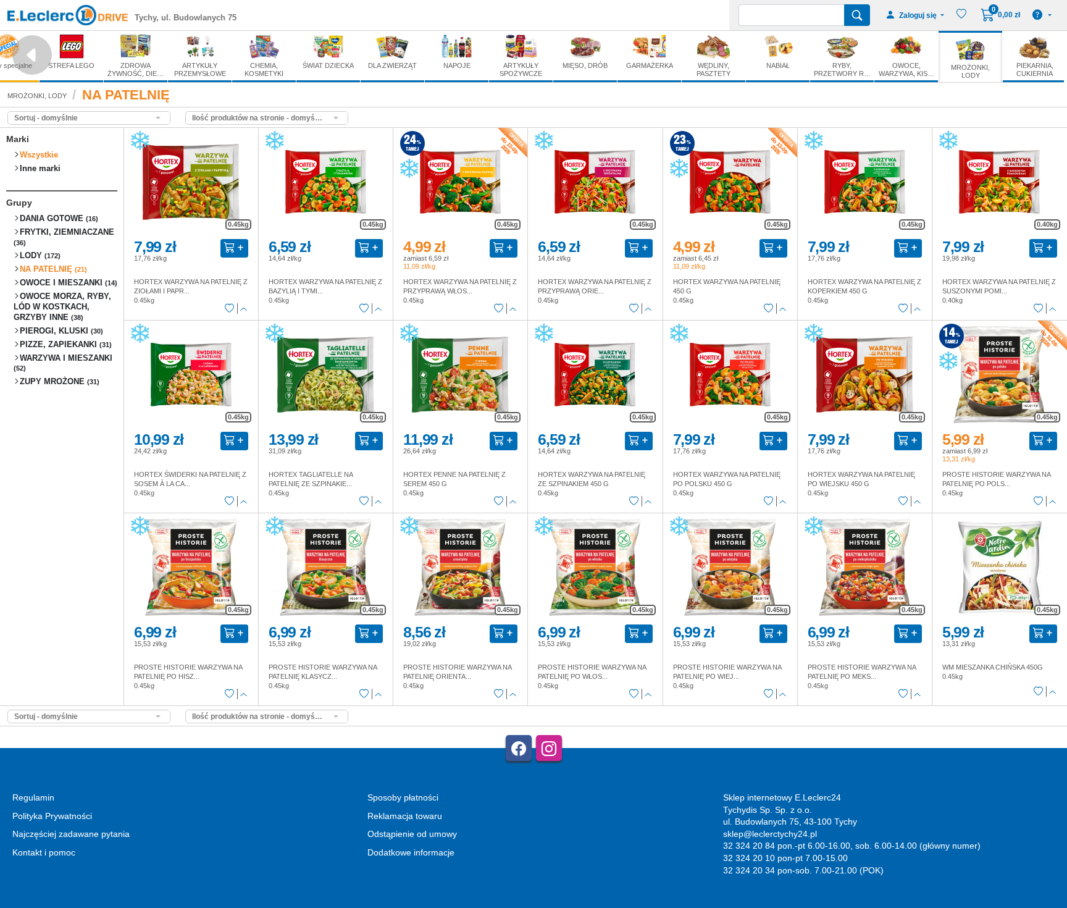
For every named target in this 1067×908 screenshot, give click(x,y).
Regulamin (33, 797)
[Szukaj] (857, 15)
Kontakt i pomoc (43, 852)
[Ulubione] (229, 309)
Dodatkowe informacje (410, 852)
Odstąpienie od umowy (412, 834)
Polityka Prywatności (52, 816)
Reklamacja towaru (404, 816)
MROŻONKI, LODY (37, 95)
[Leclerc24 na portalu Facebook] (519, 748)
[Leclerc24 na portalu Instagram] (549, 748)
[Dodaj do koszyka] (234, 248)
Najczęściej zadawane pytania (71, 834)
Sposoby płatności (402, 797)
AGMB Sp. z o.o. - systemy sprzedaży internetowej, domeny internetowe (282, 902)
